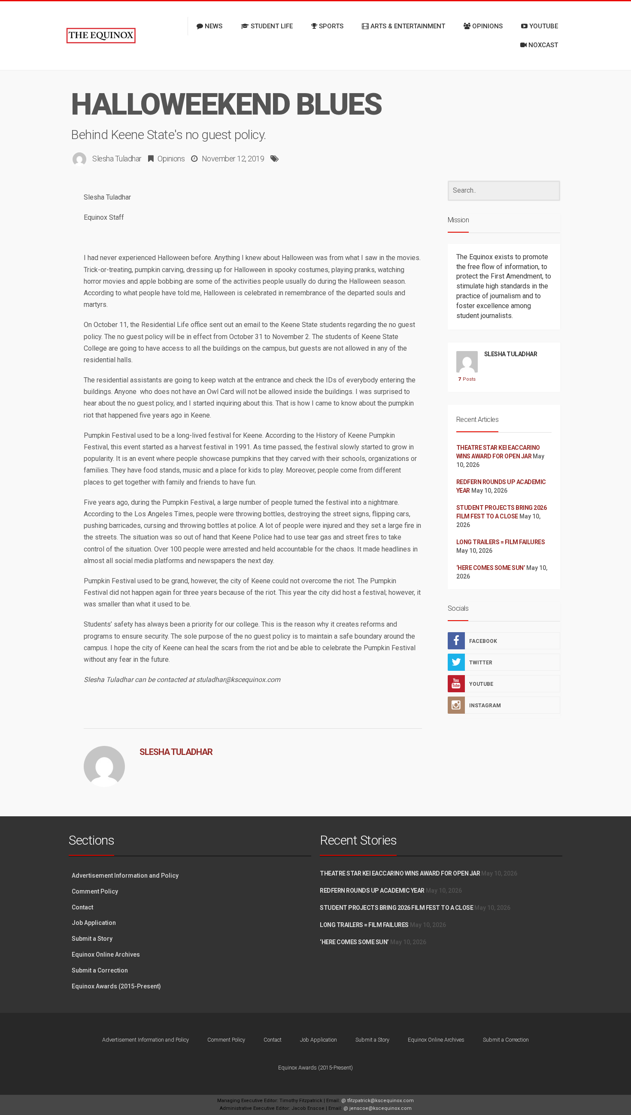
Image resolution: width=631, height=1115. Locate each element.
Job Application (94, 922)
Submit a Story (92, 938)
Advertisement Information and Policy (125, 875)
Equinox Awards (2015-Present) (116, 986)
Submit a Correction (100, 970)
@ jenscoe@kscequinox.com (377, 1108)
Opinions (171, 158)
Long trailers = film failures (500, 542)
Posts (467, 379)
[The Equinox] (100, 35)
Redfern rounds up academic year (372, 890)
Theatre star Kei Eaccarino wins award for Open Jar (400, 873)
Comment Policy (95, 891)
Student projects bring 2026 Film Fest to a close (396, 907)
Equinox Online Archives (106, 954)
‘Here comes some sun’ (490, 567)
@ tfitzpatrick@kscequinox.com (377, 1100)
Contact (82, 907)
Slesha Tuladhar (117, 158)
